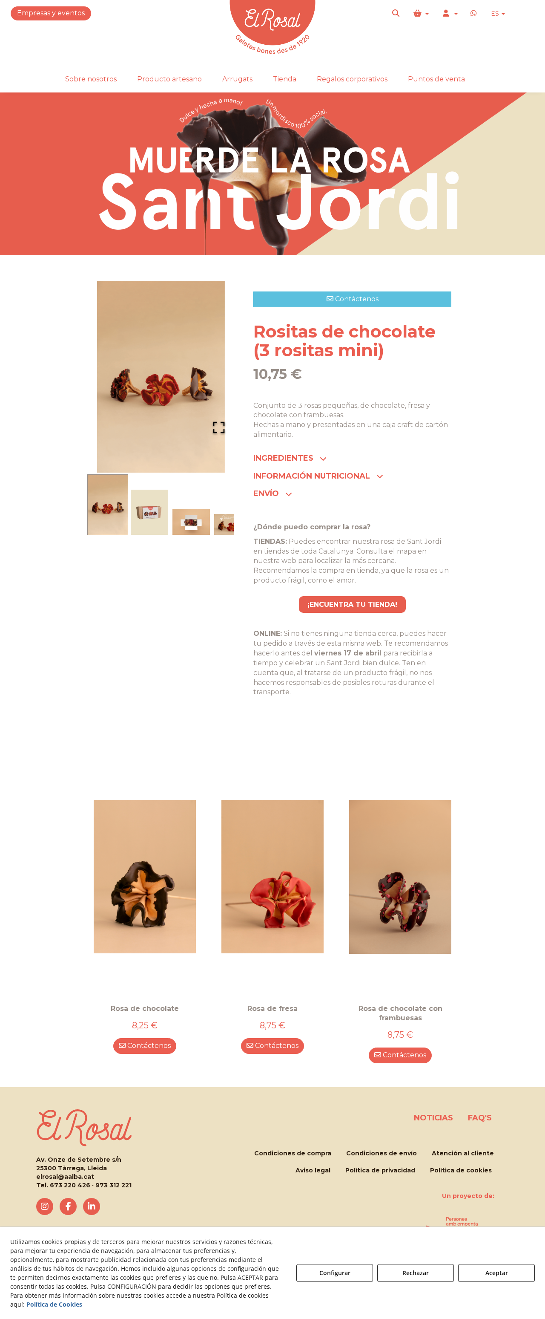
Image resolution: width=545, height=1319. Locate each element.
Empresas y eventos (51, 13)
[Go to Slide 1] (107, 504)
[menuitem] (498, 14)
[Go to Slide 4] (232, 524)
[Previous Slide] (106, 377)
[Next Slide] (215, 377)
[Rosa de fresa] (272, 876)
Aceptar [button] (496, 1273)
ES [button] (496, 13)
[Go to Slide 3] (191, 522)
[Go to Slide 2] (149, 512)
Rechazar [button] (415, 1273)
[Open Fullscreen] (219, 427)
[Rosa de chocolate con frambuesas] (400, 876)
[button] (396, 13)
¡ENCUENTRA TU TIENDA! (352, 604)
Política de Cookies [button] (54, 1304)
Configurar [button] (334, 1273)
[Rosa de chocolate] (145, 876)
